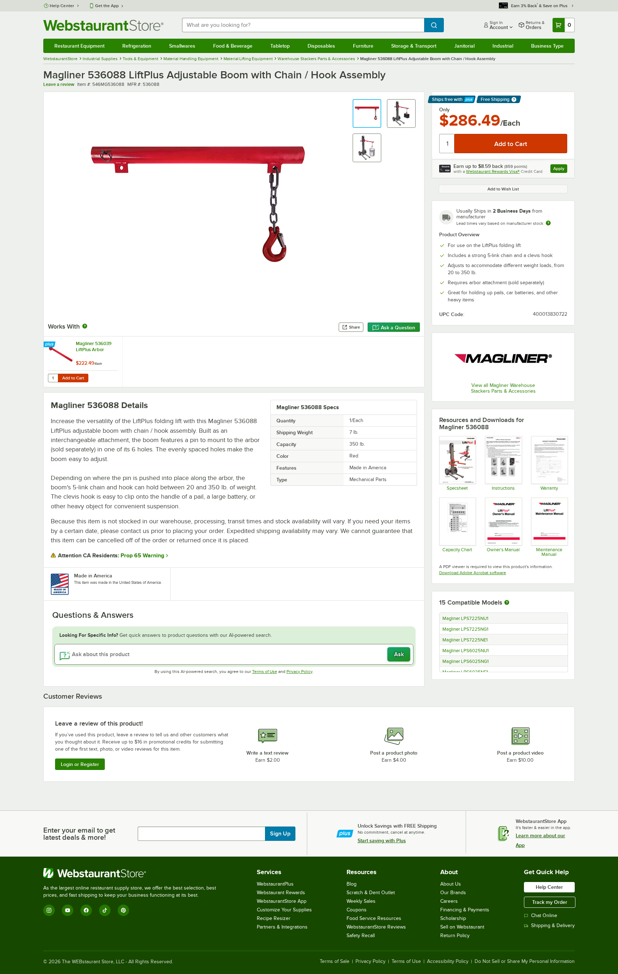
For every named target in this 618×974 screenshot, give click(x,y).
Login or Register (80, 764)
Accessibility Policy (448, 961)
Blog (352, 884)
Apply (560, 169)
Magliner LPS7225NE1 (464, 640)
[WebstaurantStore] (132, 873)
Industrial (502, 46)
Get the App (107, 5)
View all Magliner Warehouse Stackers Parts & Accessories (503, 388)
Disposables (321, 46)
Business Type (547, 46)
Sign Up (280, 833)
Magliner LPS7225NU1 (465, 618)
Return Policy (455, 935)
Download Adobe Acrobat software (472, 572)
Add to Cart (73, 378)
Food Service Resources (374, 918)
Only (444, 109)
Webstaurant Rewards (281, 892)
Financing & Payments (464, 909)
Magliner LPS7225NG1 (465, 629)
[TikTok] (105, 910)
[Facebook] (86, 910)
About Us (450, 884)
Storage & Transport (413, 46)
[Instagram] (49, 910)
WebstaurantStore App (281, 901)
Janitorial (464, 46)
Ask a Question (398, 327)
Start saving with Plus (382, 840)
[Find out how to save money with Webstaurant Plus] (50, 344)
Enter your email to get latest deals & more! (79, 834)
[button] (367, 113)
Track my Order (549, 902)
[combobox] (303, 25)
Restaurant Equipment (79, 46)
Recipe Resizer (273, 918)
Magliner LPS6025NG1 (465, 661)
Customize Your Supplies (284, 909)
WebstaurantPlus (275, 884)
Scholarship (453, 918)
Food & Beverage (232, 46)
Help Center (62, 5)
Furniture (363, 46)
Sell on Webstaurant (462, 927)
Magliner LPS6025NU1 (465, 650)
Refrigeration (136, 46)
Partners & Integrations (282, 927)
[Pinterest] (123, 910)
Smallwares (182, 46)
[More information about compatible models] (507, 603)
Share (354, 327)
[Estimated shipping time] (548, 223)
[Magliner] (503, 358)
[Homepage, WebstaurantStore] (103, 25)
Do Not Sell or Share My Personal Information (525, 961)
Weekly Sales (361, 901)
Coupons (357, 909)
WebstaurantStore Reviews (376, 927)
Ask (399, 654)
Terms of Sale (334, 961)
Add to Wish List (503, 189)
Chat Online (544, 915)
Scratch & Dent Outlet (371, 892)
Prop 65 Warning (142, 555)
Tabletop (280, 46)
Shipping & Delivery (553, 925)
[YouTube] (67, 910)
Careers (449, 901)
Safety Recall (361, 935)
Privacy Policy (299, 671)
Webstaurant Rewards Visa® (493, 171)
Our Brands (453, 892)
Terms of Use (264, 671)
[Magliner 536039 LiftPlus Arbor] (83, 361)
